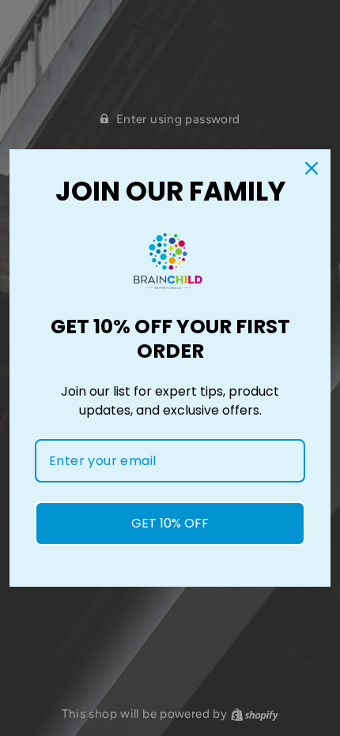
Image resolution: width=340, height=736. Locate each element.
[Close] (312, 168)
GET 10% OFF (170, 523)
